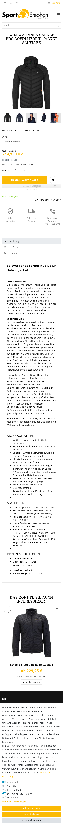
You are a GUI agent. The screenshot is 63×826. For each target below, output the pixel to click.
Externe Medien (15, 790)
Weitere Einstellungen (14, 801)
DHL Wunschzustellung (19, 793)
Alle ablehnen (31, 814)
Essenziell (12, 782)
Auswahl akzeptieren (31, 820)
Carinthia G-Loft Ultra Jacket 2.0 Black (31, 665)
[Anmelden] (4, 3)
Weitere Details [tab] (12, 247)
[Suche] (58, 26)
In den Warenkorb (24, 180)
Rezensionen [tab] (11, 253)
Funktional (13, 797)
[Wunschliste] (16, 3)
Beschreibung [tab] (11, 241)
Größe (5, 137)
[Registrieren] (10, 3)
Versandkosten (27, 165)
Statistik (11, 786)
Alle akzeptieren (31, 808)
